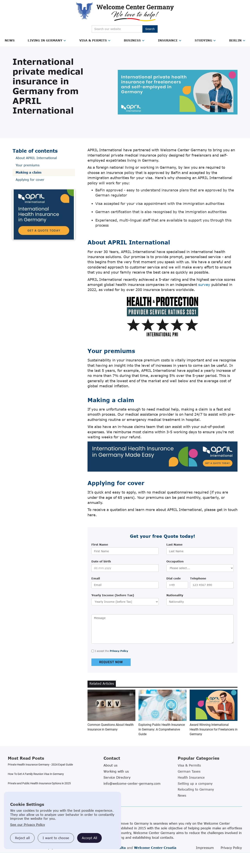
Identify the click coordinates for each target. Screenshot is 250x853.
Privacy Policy (119, 650)
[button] (10, 40)
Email (95, 578)
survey (204, 284)
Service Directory (117, 777)
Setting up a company (195, 783)
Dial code (173, 578)
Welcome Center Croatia (155, 847)
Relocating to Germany (196, 789)
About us (110, 765)
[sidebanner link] (43, 214)
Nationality (174, 595)
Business (132, 40)
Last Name (174, 544)
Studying (203, 40)
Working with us (116, 771)
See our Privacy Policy (27, 824)
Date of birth (101, 561)
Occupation (175, 561)
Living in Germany (45, 40)
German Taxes (189, 771)
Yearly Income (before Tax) (112, 595)
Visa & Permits (93, 40)
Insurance (168, 40)
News (10, 40)
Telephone (198, 578)
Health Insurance (191, 777)
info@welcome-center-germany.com (132, 783)
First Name (99, 544)
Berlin (235, 40)
